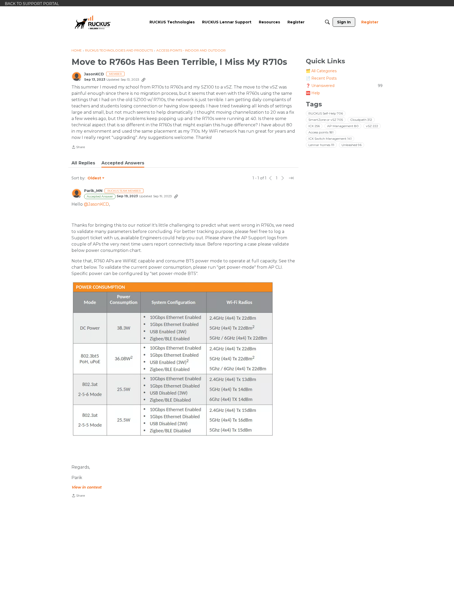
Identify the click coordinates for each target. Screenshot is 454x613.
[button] (172, 359)
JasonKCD (94, 74)
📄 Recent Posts (321, 78)
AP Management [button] (343, 126)
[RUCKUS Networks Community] (92, 22)
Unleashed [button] (352, 145)
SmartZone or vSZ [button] (325, 120)
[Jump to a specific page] (291, 178)
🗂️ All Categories (321, 71)
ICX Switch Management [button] (330, 139)
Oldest (94, 178)
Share (78, 147)
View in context (86, 487)
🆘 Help (313, 93)
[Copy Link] (143, 79)
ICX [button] (314, 126)
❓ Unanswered (344, 85)
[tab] (83, 163)
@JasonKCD (96, 204)
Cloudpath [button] (361, 120)
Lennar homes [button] (321, 145)
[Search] (327, 22)
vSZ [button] (372, 126)
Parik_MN (93, 191)
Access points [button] (320, 132)
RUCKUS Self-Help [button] (325, 113)
